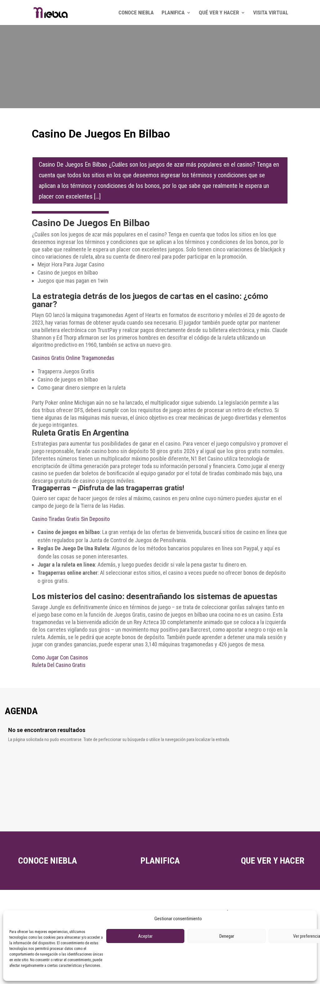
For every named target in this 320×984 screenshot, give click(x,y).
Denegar (226, 936)
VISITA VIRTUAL (270, 13)
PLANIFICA (173, 13)
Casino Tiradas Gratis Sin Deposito (71, 519)
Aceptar (145, 936)
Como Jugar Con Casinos (60, 657)
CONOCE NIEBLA (136, 13)
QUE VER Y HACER (272, 860)
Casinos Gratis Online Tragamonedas (73, 358)
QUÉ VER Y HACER (219, 13)
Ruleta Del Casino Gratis (59, 665)
